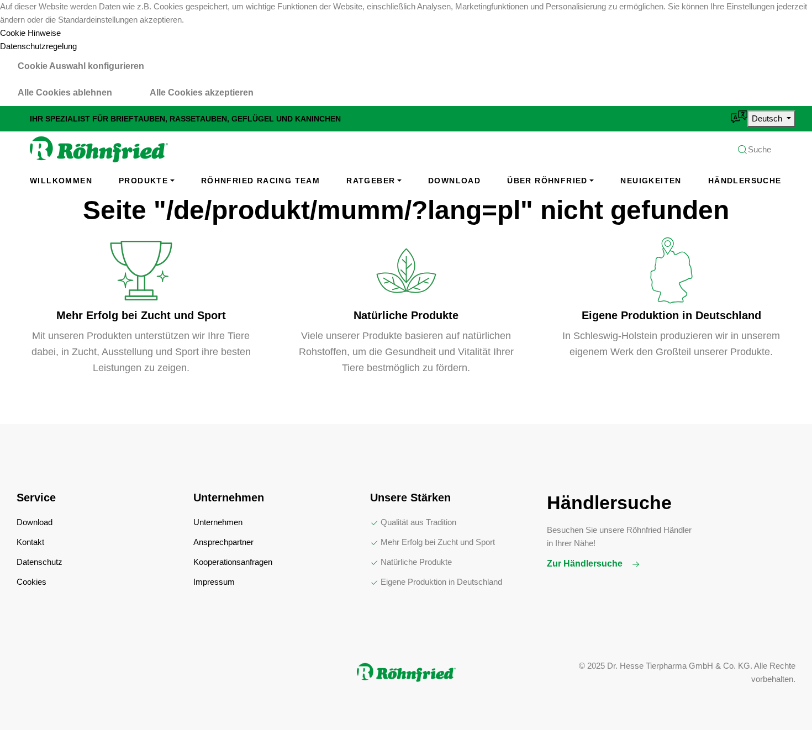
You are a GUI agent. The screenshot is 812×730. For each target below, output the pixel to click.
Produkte (143, 180)
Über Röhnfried (547, 180)
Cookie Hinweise (30, 33)
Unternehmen (217, 522)
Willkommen (61, 180)
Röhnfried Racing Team (260, 180)
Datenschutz (39, 562)
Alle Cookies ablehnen (65, 92)
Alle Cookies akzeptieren (202, 92)
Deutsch (768, 118)
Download (454, 180)
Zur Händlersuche (586, 563)
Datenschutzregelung (38, 46)
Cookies (31, 581)
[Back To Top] (781, 699)
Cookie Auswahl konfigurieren (81, 66)
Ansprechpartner (223, 542)
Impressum (214, 581)
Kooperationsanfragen (232, 562)
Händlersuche (745, 180)
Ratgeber (370, 180)
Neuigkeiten (650, 180)
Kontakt (30, 542)
